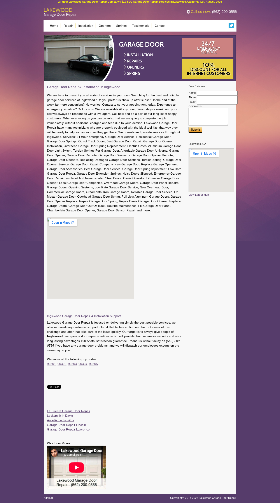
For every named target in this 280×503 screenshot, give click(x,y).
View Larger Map (199, 194)
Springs (121, 25)
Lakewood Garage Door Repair (217, 497)
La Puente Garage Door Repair (68, 411)
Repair (68, 25)
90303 (72, 364)
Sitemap (49, 497)
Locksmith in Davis (60, 415)
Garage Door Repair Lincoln (66, 425)
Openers (105, 25)
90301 (51, 364)
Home (54, 25)
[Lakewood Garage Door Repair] (60, 16)
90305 (93, 364)
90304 (83, 364)
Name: (192, 92)
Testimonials (140, 25)
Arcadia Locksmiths (60, 420)
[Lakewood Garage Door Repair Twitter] (231, 27)
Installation (85, 25)
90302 (62, 364)
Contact (160, 25)
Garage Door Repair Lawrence (68, 429)
